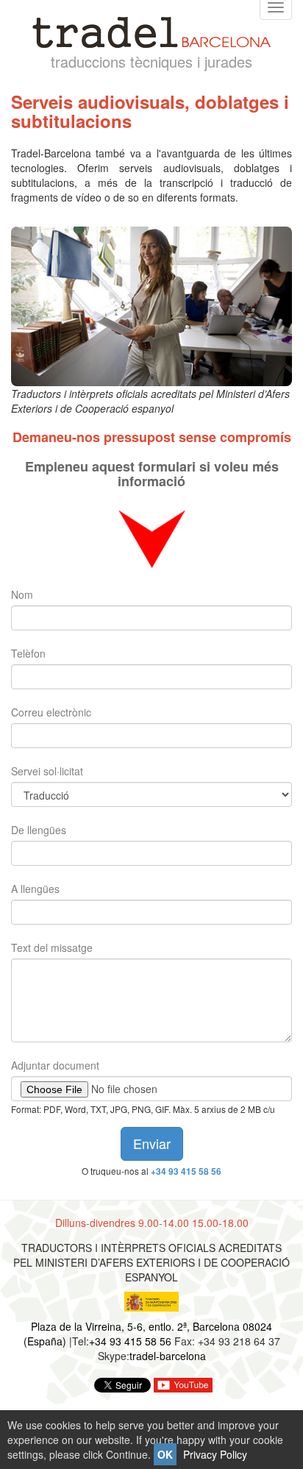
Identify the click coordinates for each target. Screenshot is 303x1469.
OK (165, 1454)
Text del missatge (52, 947)
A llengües (35, 888)
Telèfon (28, 653)
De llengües (38, 829)
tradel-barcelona (167, 1355)
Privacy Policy (215, 1454)
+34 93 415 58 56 (186, 1171)
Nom (22, 594)
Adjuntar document (55, 1065)
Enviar (152, 1143)
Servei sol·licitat (47, 771)
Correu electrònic (51, 712)
